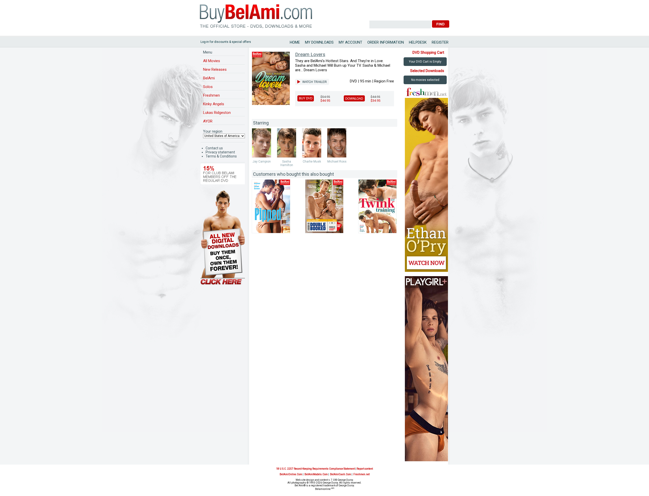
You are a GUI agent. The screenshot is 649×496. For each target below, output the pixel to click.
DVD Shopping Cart (428, 52)
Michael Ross (337, 161)
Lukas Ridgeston (217, 112)
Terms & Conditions (221, 156)
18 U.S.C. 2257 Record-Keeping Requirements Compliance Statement (315, 468)
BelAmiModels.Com (316, 474)
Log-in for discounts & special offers (226, 42)
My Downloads (319, 42)
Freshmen (211, 95)
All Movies (211, 61)
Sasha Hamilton (286, 163)
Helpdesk (418, 42)
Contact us (214, 148)
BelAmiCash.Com (340, 474)
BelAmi (209, 78)
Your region (212, 131)
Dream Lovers (310, 54)
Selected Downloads (427, 70)
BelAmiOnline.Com (291, 474)
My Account (350, 42)
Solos (208, 86)
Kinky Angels (213, 104)
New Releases (215, 69)
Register (440, 42)
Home (295, 42)
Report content (365, 468)
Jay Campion (262, 161)
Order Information (385, 42)
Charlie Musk (312, 161)
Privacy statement (220, 152)
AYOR (207, 121)
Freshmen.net (361, 474)
